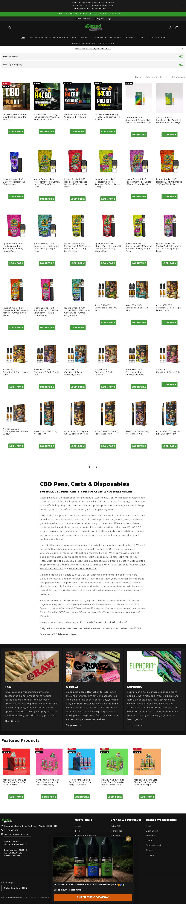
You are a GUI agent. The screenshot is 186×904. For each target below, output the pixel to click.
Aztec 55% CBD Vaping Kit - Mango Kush (106, 432)
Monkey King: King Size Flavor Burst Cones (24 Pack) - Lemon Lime (112, 782)
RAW (148, 826)
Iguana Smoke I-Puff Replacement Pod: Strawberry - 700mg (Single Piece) (13, 247)
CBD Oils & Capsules (89, 560)
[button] (10, 28)
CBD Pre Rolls (55, 560)
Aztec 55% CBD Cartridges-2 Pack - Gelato (169, 370)
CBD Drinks (95, 557)
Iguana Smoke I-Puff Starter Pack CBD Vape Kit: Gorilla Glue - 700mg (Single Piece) (77, 312)
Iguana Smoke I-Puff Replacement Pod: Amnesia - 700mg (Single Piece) (107, 183)
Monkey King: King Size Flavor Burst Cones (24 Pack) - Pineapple (145, 782)
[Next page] (104, 467)
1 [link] (82, 467)
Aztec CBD (116, 826)
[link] (93, 859)
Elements (150, 836)
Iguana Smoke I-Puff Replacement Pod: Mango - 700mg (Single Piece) (169, 181)
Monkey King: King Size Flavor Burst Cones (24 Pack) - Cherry (14, 782)
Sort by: (139, 77)
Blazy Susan (152, 831)
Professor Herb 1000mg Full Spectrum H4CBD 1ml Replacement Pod (47, 117)
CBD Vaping (125, 557)
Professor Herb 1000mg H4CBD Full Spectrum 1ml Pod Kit (108, 117)
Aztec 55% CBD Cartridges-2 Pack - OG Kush (106, 307)
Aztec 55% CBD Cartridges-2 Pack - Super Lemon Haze (169, 307)
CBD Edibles (110, 557)
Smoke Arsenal (153, 845)
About (78, 826)
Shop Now (10, 721)
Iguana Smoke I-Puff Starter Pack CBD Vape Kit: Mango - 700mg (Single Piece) (16, 312)
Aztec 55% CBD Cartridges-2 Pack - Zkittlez (104, 372)
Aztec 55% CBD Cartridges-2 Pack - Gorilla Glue (47, 372)
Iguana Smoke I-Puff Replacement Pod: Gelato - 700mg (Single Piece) (138, 181)
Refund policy (30, 898)
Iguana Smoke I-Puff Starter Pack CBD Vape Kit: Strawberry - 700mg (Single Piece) (47, 312)
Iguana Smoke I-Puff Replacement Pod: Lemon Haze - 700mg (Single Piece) (47, 183)
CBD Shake (70, 560)
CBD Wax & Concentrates (71, 564)
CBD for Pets (55, 568)
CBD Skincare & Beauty (115, 560)
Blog (77, 831)
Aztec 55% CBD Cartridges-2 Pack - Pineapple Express (135, 372)
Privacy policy (43, 898)
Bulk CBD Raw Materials (82, 568)
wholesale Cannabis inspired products (104, 622)
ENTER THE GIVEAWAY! (93, 897)
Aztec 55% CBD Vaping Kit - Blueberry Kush (168, 432)
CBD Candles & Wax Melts (101, 564)
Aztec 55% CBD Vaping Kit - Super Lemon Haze (76, 432)
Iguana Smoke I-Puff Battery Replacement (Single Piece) (14, 181)
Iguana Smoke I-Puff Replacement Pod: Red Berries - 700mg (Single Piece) (76, 183)
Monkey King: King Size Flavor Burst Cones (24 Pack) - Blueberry (80, 782)
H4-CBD (150, 855)
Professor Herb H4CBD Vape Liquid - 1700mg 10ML (75, 117)
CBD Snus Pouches (128, 564)
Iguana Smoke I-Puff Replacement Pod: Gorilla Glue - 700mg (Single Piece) (46, 247)
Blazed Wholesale (15, 898)
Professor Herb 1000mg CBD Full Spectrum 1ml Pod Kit (15, 117)
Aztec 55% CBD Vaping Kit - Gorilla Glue (137, 432)
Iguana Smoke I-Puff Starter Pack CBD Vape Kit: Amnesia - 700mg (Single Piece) (139, 247)
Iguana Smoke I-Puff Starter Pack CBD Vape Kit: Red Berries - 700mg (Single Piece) (108, 247)
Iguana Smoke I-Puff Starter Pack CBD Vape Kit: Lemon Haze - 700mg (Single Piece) (77, 247)
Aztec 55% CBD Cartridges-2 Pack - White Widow (15, 431)
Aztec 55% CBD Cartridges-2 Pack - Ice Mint (137, 307)
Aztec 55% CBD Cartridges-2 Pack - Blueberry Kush (73, 372)
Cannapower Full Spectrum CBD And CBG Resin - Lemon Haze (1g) (168, 120)
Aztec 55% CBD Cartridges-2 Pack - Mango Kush (16, 372)
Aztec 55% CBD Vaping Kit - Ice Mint (45, 432)
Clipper (149, 850)
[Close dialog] (128, 839)
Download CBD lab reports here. (58, 634)
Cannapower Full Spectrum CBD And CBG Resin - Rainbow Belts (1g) (138, 120)
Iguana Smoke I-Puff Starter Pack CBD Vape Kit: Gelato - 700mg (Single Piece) (169, 247)
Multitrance (116, 831)
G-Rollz (150, 840)
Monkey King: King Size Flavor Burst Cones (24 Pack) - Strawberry (47, 782)
